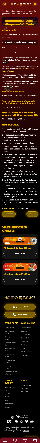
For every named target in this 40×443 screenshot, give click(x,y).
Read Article (20, 253)
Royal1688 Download (24, 390)
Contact (7, 407)
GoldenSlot (25, 338)
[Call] (25, 440)
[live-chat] (35, 440)
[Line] (35, 4)
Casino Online (26, 327)
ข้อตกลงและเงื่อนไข (11, 208)
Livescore (24, 341)
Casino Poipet (9, 327)
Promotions (9, 404)
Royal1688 (24, 355)
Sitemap (26, 431)
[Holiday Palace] (20, 4)
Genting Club (25, 334)
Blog (6, 400)
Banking (7, 397)
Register (8, 393)
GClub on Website (27, 352)
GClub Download (26, 385)
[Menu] (5, 440)
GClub (23, 348)
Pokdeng (24, 345)
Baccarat (24, 331)
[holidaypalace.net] (20, 298)
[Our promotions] (4, 4)
